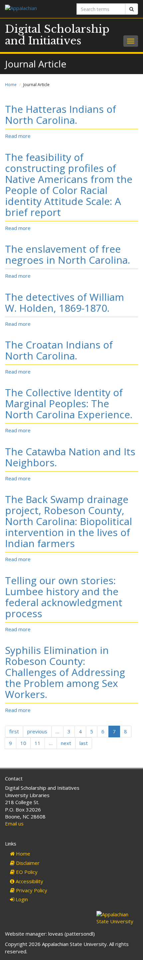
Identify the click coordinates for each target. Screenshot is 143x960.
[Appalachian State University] (36, 9)
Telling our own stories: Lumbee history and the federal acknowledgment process (63, 596)
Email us (14, 823)
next (66, 743)
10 (23, 743)
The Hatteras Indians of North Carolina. (60, 114)
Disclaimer (27, 863)
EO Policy (26, 872)
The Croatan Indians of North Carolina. (59, 350)
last (83, 743)
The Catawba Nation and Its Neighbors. (70, 457)
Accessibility (28, 881)
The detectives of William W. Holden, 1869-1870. (64, 302)
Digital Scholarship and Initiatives (57, 34)
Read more (18, 136)
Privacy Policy (31, 890)
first (14, 731)
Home (11, 84)
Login (21, 899)
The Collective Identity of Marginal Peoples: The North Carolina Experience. (68, 403)
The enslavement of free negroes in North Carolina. (67, 254)
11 (38, 743)
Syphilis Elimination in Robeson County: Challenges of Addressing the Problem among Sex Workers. (65, 672)
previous (37, 731)
